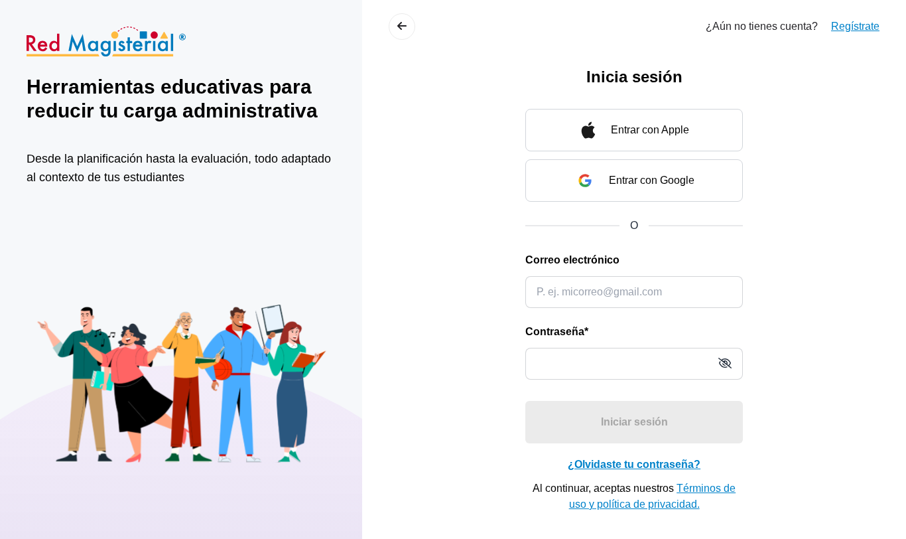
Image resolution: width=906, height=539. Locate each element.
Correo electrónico (572, 260)
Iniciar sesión (634, 421)
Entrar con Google (651, 180)
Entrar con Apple (650, 129)
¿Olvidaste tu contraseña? (634, 464)
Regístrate (855, 26)
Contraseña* (556, 331)
